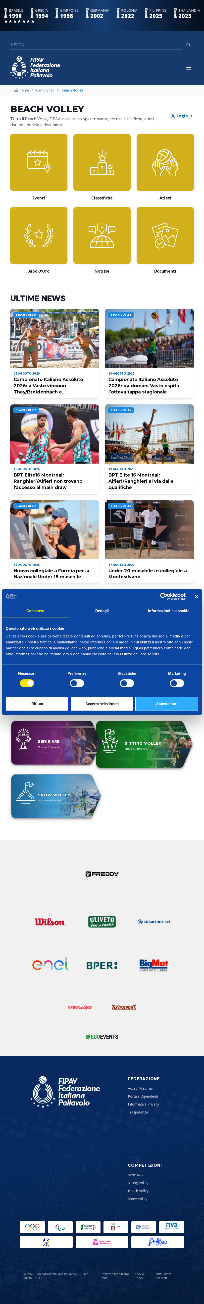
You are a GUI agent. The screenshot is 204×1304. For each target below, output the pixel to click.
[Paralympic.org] (60, 1227)
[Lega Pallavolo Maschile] (157, 1242)
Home (24, 90)
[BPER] (102, 965)
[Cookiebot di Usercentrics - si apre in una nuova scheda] (164, 596)
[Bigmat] (154, 965)
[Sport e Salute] (88, 1227)
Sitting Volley (138, 1182)
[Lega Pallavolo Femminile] (102, 1242)
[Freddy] (102, 874)
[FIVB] (171, 1227)
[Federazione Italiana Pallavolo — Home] (35, 67)
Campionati (45, 90)
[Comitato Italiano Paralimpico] (143, 1227)
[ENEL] (50, 965)
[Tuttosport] (124, 1007)
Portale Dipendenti (143, 1096)
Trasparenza (138, 1112)
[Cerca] (188, 44)
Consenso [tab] (35, 611)
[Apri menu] (188, 67)
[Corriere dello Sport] (80, 1007)
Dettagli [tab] (102, 611)
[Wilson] (50, 922)
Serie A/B (135, 1174)
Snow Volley (137, 1198)
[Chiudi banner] (196, 596)
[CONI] (115, 1227)
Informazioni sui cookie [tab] (168, 611)
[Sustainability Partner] (102, 1036)
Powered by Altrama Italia (115, 1276)
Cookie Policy (140, 1276)
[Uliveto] (102, 922)
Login (182, 116)
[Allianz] (154, 922)
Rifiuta (37, 704)
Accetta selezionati (102, 704)
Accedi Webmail (140, 1088)
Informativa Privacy (143, 1104)
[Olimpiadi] (32, 1227)
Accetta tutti (166, 704)
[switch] (77, 683)
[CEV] (46, 1242)
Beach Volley (138, 1190)
